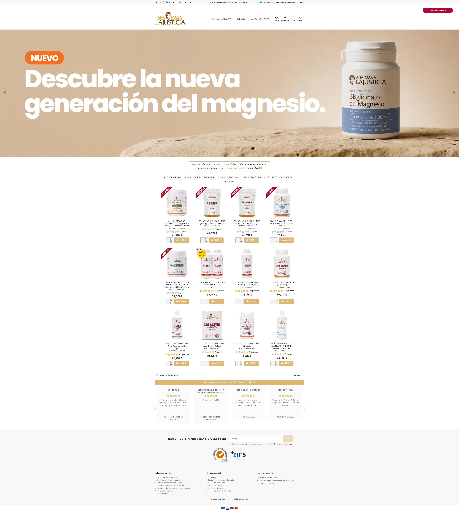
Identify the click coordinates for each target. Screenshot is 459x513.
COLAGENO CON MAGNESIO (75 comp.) (247, 344)
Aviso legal (211, 477)
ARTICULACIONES (172, 177)
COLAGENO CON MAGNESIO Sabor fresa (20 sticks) (212, 344)
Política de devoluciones (217, 488)
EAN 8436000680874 (177, 289)
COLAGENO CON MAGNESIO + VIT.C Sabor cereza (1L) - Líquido (177, 346)
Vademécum (162, 493)
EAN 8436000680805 (212, 348)
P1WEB (212, 287)
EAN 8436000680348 (282, 287)
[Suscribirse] (288, 438)
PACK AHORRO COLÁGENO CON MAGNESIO (212, 283)
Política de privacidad (216, 483)
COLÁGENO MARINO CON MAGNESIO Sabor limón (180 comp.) (282, 223)
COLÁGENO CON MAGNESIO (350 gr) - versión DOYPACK (212, 222)
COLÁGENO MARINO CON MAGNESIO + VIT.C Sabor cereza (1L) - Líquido (282, 346)
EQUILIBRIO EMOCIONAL (205, 177)
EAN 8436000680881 (282, 228)
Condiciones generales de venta (220, 480)
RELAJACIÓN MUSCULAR (229, 177)
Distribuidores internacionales (168, 480)
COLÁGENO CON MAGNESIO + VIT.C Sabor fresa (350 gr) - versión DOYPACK (247, 223)
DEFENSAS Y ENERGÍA (282, 177)
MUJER (266, 177)
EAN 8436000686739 (212, 226)
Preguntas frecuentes (165, 491)
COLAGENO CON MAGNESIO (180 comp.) (282, 283)
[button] (222, 19)
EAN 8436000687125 (177, 228)
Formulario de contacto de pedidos (171, 485)
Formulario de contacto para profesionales (174, 488)
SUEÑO (187, 177)
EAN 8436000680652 (247, 287)
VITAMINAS (230, 181)
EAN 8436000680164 (247, 348)
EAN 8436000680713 (177, 351)
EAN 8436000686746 (247, 228)
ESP (185, 2)
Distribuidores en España (167, 477)
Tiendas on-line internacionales (169, 483)
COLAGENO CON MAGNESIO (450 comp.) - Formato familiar (247, 283)
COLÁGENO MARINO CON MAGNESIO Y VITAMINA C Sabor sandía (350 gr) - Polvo (177, 284)
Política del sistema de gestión (219, 491)
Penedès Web (242, 499)
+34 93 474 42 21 (267, 483)
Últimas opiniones (167, 375)
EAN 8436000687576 (282, 351)
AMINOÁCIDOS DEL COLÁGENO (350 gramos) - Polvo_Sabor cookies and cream (177, 223)
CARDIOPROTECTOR (252, 177)
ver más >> (298, 375)
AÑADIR (182, 240)
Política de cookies (215, 485)
